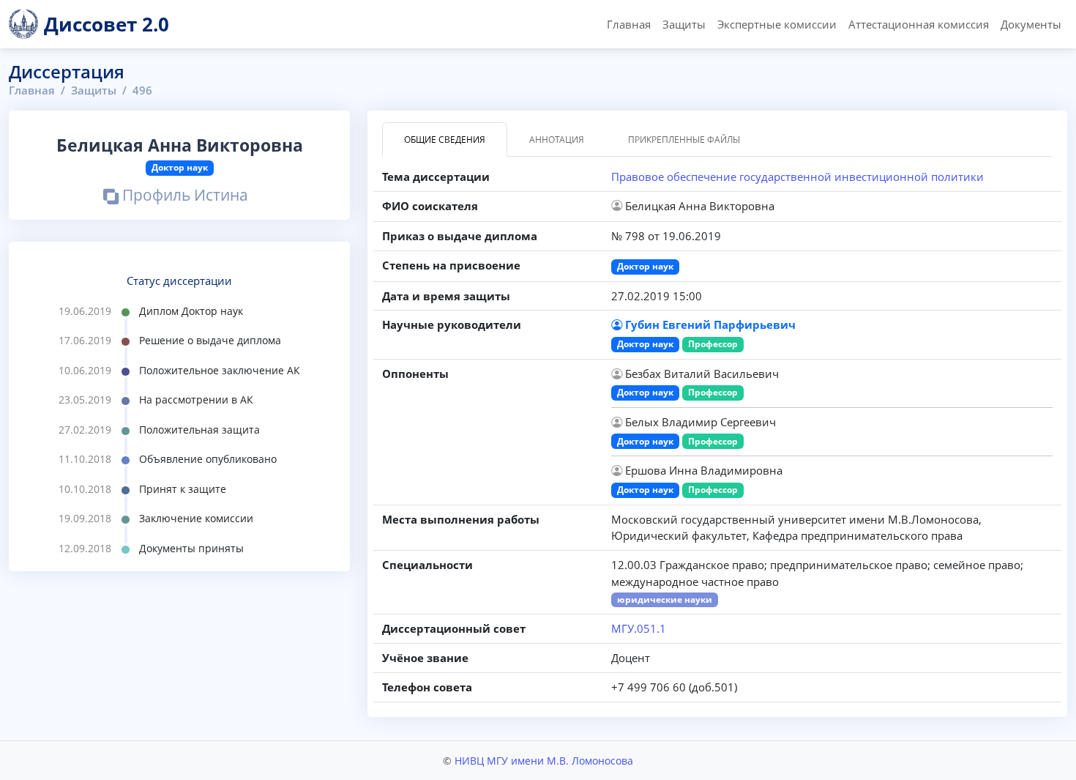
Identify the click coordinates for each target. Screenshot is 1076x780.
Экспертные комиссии (777, 24)
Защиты (684, 24)
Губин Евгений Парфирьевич (710, 324)
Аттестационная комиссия (918, 24)
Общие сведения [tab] (444, 139)
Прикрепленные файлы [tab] (684, 139)
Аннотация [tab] (556, 139)
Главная (629, 24)
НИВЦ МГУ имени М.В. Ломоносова (544, 761)
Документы (1031, 24)
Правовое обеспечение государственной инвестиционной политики (797, 176)
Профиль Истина (183, 196)
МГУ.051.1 (638, 628)
